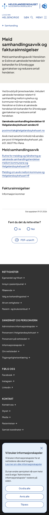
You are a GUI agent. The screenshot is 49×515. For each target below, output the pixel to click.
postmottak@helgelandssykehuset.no (23, 130)
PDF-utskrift (27, 239)
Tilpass (24, 504)
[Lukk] (41, 448)
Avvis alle (24, 496)
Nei (33, 228)
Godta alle (24, 488)
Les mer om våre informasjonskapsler (23, 464)
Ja (19, 228)
